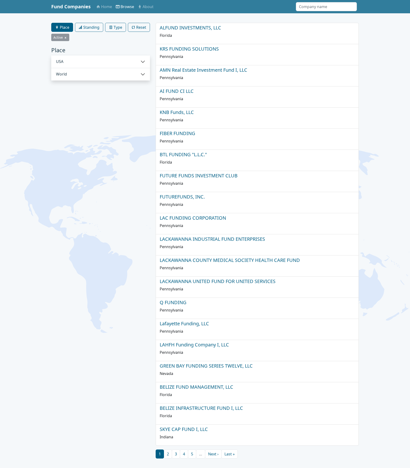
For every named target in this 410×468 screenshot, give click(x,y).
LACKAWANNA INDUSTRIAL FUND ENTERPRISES (212, 239)
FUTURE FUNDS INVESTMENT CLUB (199, 175)
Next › (213, 454)
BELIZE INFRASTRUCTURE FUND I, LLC (201, 408)
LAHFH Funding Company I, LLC (194, 344)
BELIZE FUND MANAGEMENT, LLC (196, 387)
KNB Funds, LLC (177, 112)
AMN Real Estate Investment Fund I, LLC (203, 70)
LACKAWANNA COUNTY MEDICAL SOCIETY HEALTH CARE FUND (230, 260)
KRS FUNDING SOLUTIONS (189, 49)
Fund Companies (71, 6)
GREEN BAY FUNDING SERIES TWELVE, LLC (206, 366)
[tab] (62, 27)
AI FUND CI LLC (177, 91)
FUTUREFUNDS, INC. (182, 197)
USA (59, 61)
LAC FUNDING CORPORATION (193, 218)
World (61, 74)
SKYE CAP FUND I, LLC (184, 429)
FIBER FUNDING (177, 133)
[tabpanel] (100, 63)
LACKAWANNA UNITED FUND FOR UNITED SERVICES (217, 281)
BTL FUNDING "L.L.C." (183, 154)
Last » (229, 454)
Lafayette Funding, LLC (184, 323)
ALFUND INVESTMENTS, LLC (190, 27)
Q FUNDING (173, 302)
